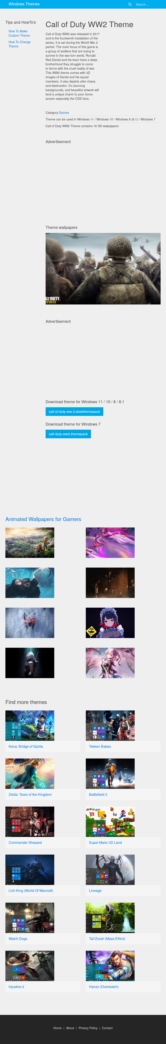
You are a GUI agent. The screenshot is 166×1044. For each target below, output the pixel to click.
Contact (107, 1028)
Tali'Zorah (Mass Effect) (107, 938)
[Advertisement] (22, 172)
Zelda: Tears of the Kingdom (30, 794)
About (70, 1028)
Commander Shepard (25, 842)
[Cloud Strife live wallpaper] (42, 663)
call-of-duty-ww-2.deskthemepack (74, 411)
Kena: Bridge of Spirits (26, 746)
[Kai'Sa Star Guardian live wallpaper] (123, 542)
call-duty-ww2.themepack (68, 433)
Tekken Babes (100, 746)
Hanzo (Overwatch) (104, 986)
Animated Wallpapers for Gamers (43, 519)
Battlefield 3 (98, 794)
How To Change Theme (20, 44)
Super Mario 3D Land (105, 842)
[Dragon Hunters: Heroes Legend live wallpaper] (42, 542)
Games (64, 112)
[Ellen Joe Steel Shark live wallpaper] (123, 623)
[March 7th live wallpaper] (123, 663)
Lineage (95, 890)
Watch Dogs (18, 938)
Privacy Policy (88, 1028)
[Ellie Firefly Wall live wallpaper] (123, 583)
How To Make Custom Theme (19, 33)
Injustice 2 (16, 986)
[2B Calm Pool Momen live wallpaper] (42, 583)
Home (57, 1028)
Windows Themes (24, 3)
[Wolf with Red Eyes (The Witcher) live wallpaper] (42, 623)
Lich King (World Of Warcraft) (31, 890)
